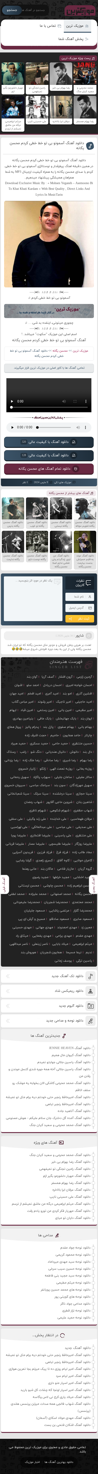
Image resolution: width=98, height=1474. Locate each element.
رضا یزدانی (11, 760)
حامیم (54, 735)
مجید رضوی (40, 877)
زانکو (43, 769)
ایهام (13, 710)
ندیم (89, 952)
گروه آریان (85, 869)
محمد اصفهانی (61, 894)
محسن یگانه (60, 351)
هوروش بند (28, 952)
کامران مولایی (83, 860)
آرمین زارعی (84, 677)
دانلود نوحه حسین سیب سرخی (69, 1269)
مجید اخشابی (82, 877)
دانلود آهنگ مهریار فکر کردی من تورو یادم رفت (58, 1211)
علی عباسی (64, 827)
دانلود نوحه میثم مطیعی (73, 1283)
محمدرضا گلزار (82, 911)
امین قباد (27, 710)
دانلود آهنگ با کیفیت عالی (45, 441)
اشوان (18, 685)
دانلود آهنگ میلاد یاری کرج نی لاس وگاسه (61, 1397)
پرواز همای (14, 727)
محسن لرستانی (28, 886)
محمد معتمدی (82, 902)
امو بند (67, 693)
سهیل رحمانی (19, 777)
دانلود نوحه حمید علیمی (73, 1318)
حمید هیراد (18, 743)
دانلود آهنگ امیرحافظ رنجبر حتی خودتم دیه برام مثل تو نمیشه (48, 1097)
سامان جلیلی (63, 777)
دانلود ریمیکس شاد (69, 991)
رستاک (11, 752)
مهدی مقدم (84, 936)
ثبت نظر (83, 619)
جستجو (12, 10)
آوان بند (32, 677)
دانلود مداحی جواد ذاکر (75, 1304)
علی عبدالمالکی (42, 827)
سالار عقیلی (84, 777)
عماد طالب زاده (82, 852)
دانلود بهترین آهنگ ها (59, 1462)
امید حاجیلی (83, 702)
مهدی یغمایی (41, 936)
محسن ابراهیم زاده (79, 886)
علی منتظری (83, 835)
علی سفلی (16, 819)
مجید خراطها (61, 877)
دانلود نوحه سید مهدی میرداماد (69, 1262)
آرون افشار (65, 677)
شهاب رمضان (33, 802)
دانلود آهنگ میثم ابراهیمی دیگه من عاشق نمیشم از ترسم (51, 1204)
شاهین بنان (84, 802)
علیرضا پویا (18, 835)
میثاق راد (22, 936)
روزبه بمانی (84, 769)
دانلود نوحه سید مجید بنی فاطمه (67, 1276)
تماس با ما (48, 26)
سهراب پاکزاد (41, 777)
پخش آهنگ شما (70, 39)
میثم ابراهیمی (82, 944)
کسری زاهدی (44, 860)
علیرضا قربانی (15, 844)
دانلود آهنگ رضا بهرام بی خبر (71, 1162)
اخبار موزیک (32, 1462)
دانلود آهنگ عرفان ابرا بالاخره (71, 1190)
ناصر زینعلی (40, 944)
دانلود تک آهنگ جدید (67, 976)
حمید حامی (60, 743)
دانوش (74, 752)
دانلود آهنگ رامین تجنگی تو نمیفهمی (64, 1169)
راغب (23, 752)
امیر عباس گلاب (23, 702)
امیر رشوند (45, 702)
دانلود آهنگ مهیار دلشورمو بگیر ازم (66, 1176)
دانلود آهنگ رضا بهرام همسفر (70, 1183)
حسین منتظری (82, 743)
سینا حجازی (84, 794)
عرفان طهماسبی (81, 819)
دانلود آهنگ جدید (77, 1348)
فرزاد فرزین (44, 852)
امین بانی (65, 710)
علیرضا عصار (36, 844)
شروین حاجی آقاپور (59, 802)
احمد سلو (32, 685)
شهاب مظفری (82, 810)
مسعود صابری (82, 919)
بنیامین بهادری (23, 718)
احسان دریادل (52, 685)
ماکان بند (47, 869)
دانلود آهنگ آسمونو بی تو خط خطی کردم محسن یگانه (47, 146)
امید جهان (16, 693)
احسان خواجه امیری (79, 685)
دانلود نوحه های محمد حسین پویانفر (65, 1290)
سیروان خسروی (14, 785)
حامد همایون (71, 735)
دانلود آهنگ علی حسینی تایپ (69, 1197)
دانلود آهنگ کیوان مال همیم (71, 1055)
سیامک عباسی (39, 785)
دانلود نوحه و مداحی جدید (64, 1020)
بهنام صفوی (66, 727)
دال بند (87, 752)
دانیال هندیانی (56, 752)
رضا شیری (69, 760)
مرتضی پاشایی (59, 911)
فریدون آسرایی (23, 852)
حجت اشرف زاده (35, 735)
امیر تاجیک (63, 702)
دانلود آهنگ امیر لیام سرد (73, 1376)
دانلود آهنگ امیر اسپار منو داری (69, 1383)
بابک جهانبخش (66, 718)
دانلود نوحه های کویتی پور (72, 1297)
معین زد (86, 927)
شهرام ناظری (37, 810)
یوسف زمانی (63, 961)
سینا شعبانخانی (18, 794)
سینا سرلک (41, 794)
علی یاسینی (63, 835)
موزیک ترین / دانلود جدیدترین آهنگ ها (79, 10)
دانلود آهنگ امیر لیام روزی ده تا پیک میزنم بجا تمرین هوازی (49, 1369)
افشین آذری (84, 693)
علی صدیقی (84, 827)
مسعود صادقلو (59, 919)
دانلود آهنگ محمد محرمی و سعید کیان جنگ (59, 1125)
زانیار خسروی (27, 769)
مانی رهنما (29, 869)
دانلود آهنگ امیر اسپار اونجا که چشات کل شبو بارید (55, 1390)
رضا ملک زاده (31, 760)
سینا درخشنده (62, 794)
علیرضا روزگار (83, 844)
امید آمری (52, 693)
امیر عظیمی (84, 710)
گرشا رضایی (24, 860)
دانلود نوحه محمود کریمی (73, 1255)
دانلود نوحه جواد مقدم (75, 1248)
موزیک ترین (74, 26)
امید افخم (34, 693)
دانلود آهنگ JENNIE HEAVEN (69, 1048)
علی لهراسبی (19, 827)
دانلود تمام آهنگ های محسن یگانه (44, 468)
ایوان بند (86, 718)
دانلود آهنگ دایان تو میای (72, 1218)
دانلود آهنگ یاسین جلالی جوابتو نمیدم (63, 1062)
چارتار (88, 735)
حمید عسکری (39, 743)
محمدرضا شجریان (56, 902)
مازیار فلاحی (65, 869)
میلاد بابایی (60, 944)
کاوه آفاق (63, 860)
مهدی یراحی (63, 936)
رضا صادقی (51, 760)
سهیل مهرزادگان (81, 785)
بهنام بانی (85, 727)
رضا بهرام (86, 760)
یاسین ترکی (84, 961)
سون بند (60, 785)
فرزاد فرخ (62, 852)
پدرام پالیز (32, 727)
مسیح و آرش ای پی (31, 919)
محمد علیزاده (37, 894)
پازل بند (48, 727)
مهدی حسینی (22, 927)
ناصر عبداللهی (19, 944)
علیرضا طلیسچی (60, 844)
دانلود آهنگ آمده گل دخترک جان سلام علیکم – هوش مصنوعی (48, 1118)
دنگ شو (36, 752)
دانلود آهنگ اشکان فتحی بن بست (67, 1425)
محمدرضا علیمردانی (26, 902)
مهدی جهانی (44, 927)
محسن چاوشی (53, 886)
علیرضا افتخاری (40, 835)
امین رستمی (45, 710)
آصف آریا (47, 677)
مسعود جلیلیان (34, 911)
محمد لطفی (16, 894)
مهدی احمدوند (67, 927)
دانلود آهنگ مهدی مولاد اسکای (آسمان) (63, 1418)
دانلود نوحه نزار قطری (76, 1311)
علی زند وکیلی (36, 819)
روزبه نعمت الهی (61, 769)
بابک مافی (44, 718)
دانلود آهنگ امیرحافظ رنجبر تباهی (67, 1104)
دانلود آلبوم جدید (71, 1006)
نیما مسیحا (74, 952)
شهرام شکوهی (59, 810)
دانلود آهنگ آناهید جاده (74, 1111)
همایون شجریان (51, 952)
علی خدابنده (58, 819)
